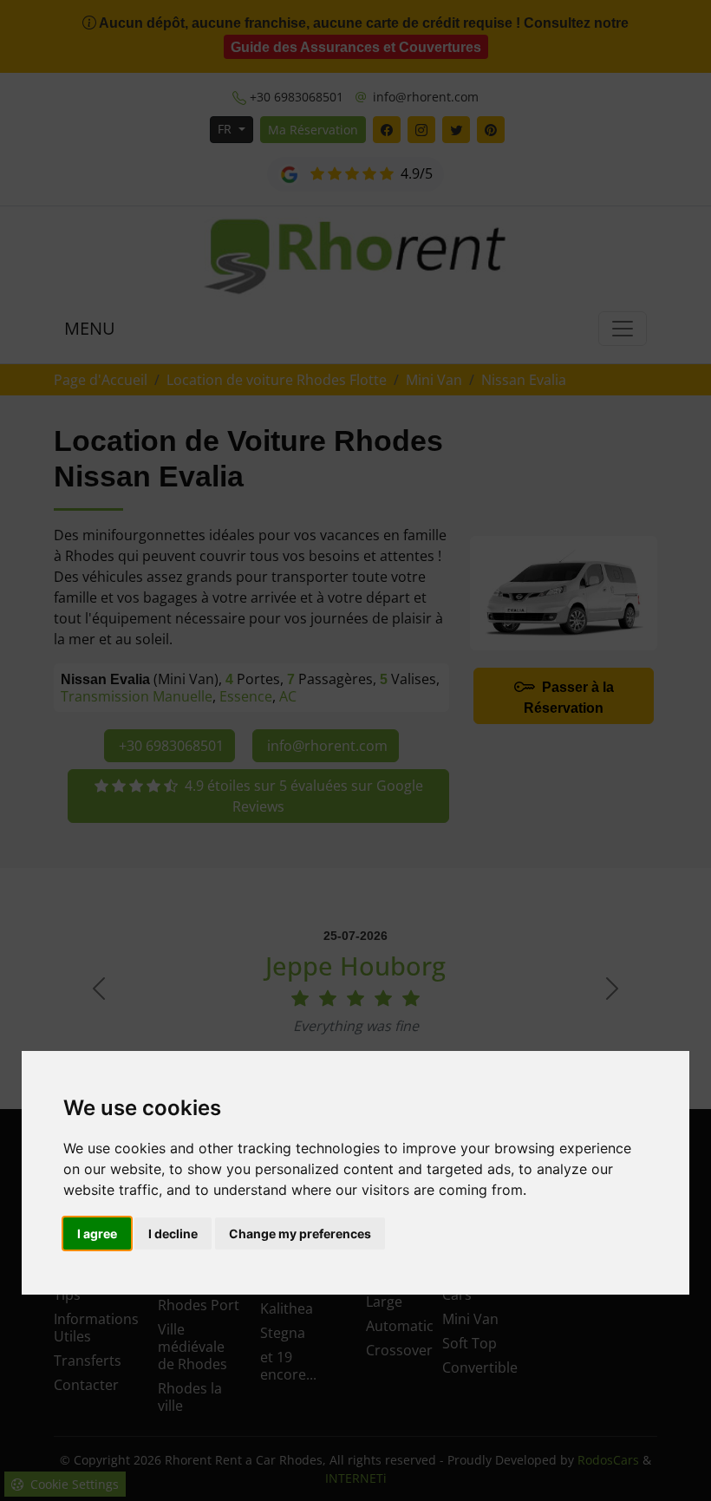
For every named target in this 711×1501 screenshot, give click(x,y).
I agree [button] (97, 1233)
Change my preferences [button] (300, 1233)
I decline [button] (173, 1233)
